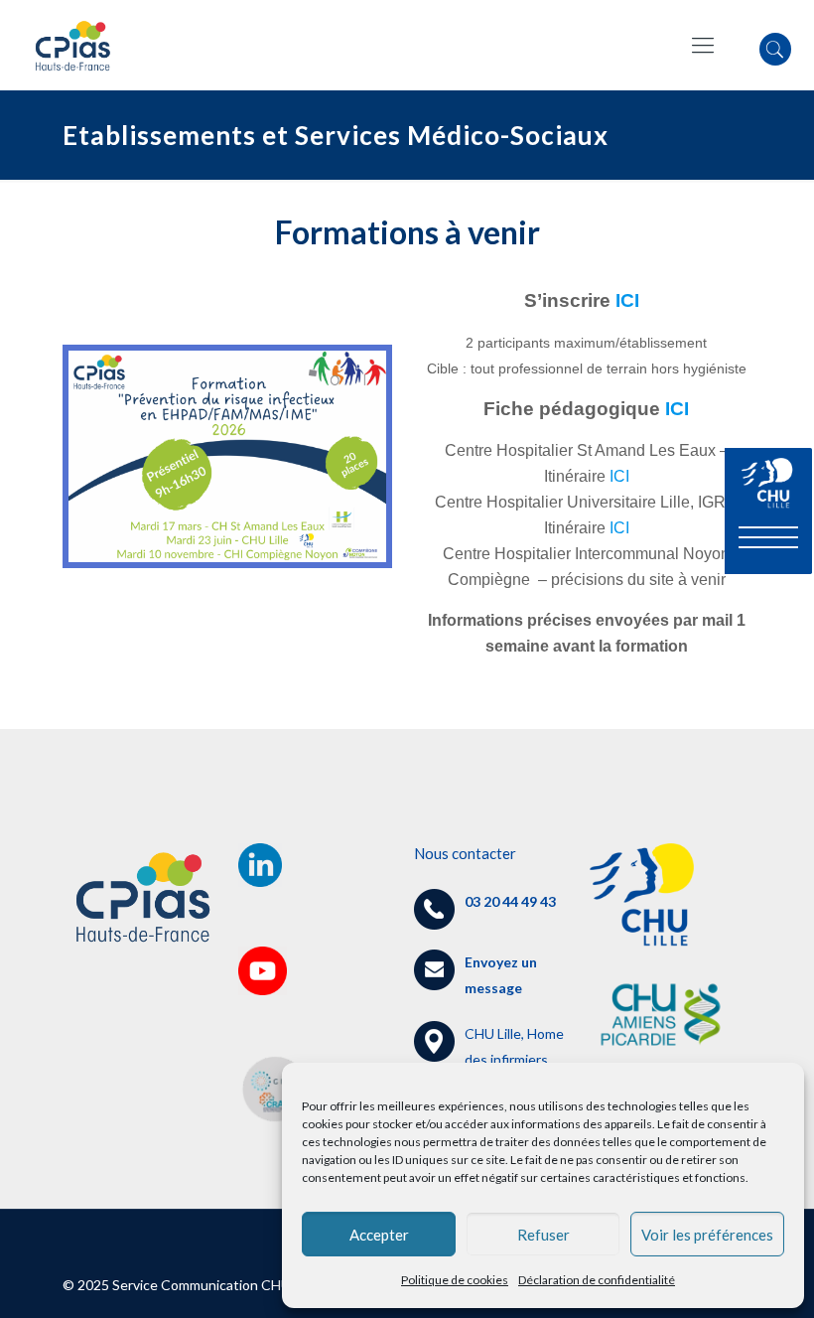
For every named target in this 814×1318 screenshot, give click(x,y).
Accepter (379, 1235)
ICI (632, 300)
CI (679, 408)
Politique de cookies (454, 1279)
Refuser (543, 1235)
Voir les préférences (707, 1235)
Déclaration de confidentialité (596, 1279)
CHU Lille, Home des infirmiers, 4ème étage (489, 1059)
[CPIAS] (72, 44)
